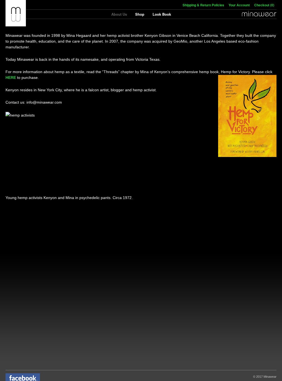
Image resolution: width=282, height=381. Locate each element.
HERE (11, 77)
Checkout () (264, 4)
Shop (139, 14)
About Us (119, 14)
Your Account (239, 4)
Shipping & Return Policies (203, 4)
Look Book (162, 14)
